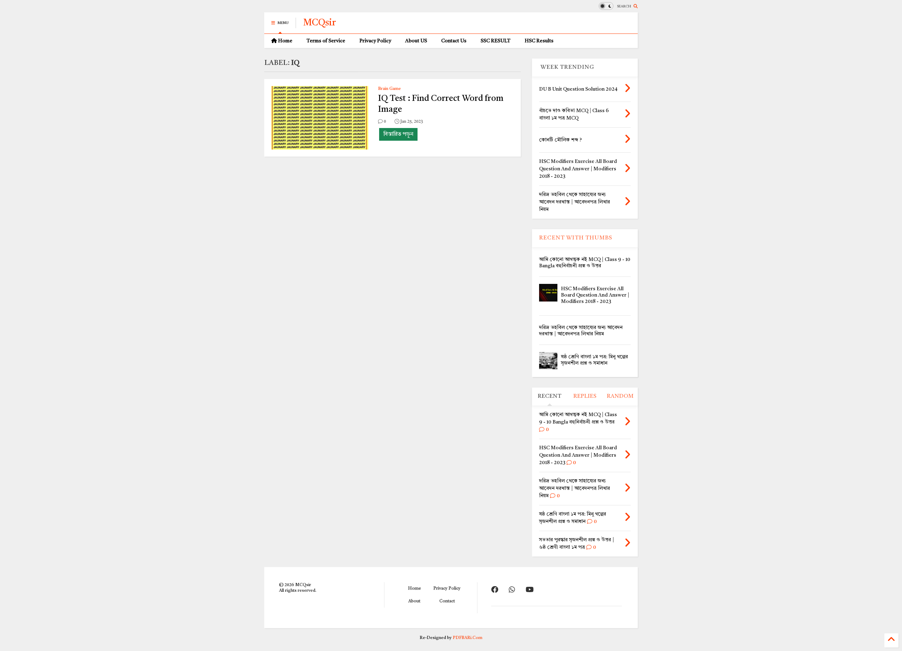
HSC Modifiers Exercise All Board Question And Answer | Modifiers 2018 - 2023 (595, 295)
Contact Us (454, 40)
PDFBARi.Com (467, 638)
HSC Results (539, 40)
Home (284, 40)
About (414, 601)
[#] (494, 590)
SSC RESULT (496, 40)
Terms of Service (326, 40)
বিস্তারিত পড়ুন (398, 134)
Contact (447, 601)
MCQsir (319, 23)
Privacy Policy (375, 40)
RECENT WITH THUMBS (575, 238)
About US (416, 40)
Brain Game (389, 89)
